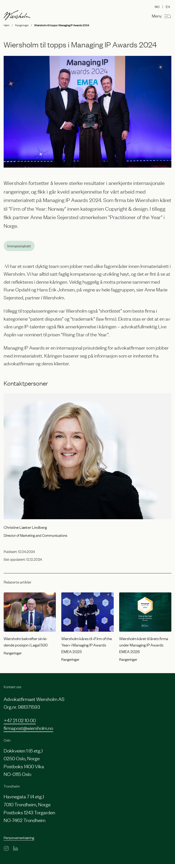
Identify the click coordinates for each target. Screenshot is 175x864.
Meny (157, 15)
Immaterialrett (19, 245)
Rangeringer (22, 25)
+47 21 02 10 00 (20, 720)
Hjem (7, 25)
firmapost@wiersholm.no (28, 727)
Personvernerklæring (19, 837)
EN (168, 6)
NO (157, 6)
